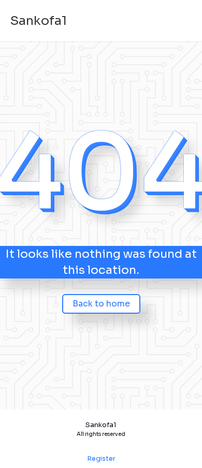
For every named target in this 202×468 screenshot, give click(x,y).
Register (101, 459)
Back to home (101, 303)
